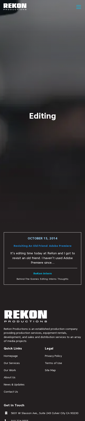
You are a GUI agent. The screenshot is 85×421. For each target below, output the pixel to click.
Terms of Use (53, 363)
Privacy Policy (53, 355)
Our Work (10, 370)
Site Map (50, 370)
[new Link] (42, 258)
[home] (15, 7)
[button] (78, 7)
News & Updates (14, 384)
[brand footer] (26, 317)
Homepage (11, 355)
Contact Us (11, 391)
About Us (9, 377)
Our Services (12, 363)
